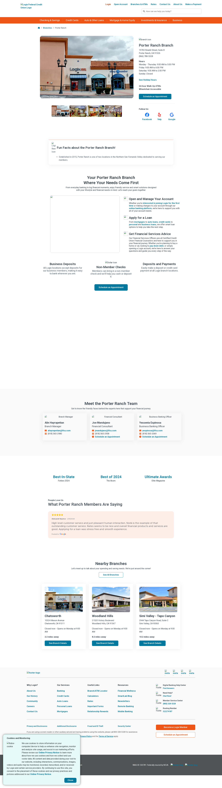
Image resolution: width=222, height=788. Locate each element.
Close (70, 780)
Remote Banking (126, 706)
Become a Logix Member (175, 727)
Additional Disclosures (67, 726)
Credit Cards (63, 696)
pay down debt (157, 246)
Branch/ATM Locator (97, 691)
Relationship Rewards (97, 711)
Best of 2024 (111, 477)
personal (133, 224)
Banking (61, 691)
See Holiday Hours (148, 80)
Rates (153, 4)
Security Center (124, 726)
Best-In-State (64, 477)
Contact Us (165, 4)
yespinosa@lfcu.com (152, 430)
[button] (50, 20)
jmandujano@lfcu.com (105, 430)
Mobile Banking (125, 711)
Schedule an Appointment (111, 287)
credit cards (164, 222)
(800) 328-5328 (169, 704)
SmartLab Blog (125, 696)
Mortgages (62, 711)
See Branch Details (58, 643)
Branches (47, 28)
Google (171, 119)
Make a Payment (193, 4)
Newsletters (124, 701)
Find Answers (168, 688)
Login (108, 4)
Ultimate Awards (158, 477)
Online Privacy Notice (49, 752)
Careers (31, 706)
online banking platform (140, 208)
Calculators (93, 696)
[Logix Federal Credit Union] (32, 8)
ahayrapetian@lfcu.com (59, 430)
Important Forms (95, 706)
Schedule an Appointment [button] (155, 96)
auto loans (153, 222)
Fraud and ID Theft (95, 726)
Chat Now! (167, 696)
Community (32, 701)
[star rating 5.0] (111, 515)
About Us (177, 4)
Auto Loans (62, 701)
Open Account (121, 4)
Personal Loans (64, 706)
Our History (32, 696)
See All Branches (111, 575)
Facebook (147, 119)
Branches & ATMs (139, 4)
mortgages (139, 222)
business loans (149, 224)
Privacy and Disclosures (37, 726)
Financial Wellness (127, 691)
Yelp (159, 119)
